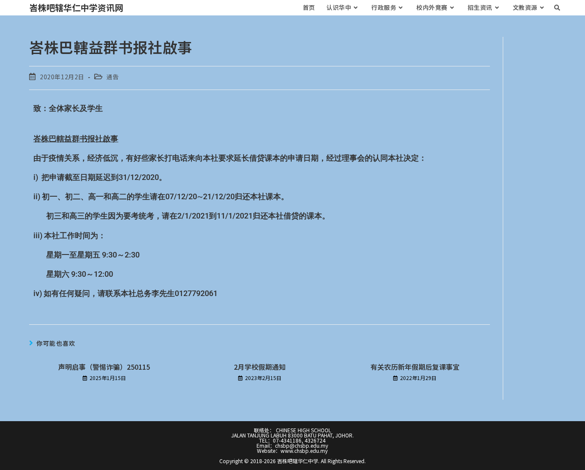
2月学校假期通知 (260, 366)
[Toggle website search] (557, 7)
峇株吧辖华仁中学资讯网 (76, 7)
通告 (112, 76)
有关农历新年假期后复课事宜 (415, 366)
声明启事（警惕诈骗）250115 (104, 366)
